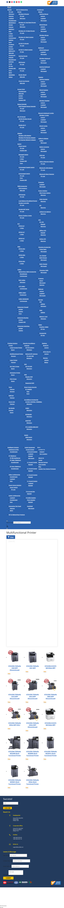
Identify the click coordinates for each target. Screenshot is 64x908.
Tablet (40, 325)
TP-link (22, 52)
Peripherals (40, 10)
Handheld (30, 506)
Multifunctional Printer (16, 354)
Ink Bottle (11, 408)
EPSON (11, 25)
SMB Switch (28, 437)
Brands (10, 10)
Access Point (21, 89)
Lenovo (11, 36)
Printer (11, 345)
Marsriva (43, 195)
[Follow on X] (9, 2)
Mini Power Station (45, 193)
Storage (40, 300)
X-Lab (10, 64)
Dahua (10, 77)
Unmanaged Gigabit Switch (26, 167)
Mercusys (22, 18)
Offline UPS (43, 230)
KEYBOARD (28, 414)
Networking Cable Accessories (27, 272)
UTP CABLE (22, 286)
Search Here (9, 522)
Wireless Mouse (44, 35)
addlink (43, 304)
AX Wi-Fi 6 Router (24, 43)
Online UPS (43, 239)
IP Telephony (12, 456)
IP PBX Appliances (15, 458)
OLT (19, 224)
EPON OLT (21, 226)
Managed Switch (23, 154)
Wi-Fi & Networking (22, 10)
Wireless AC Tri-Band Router (27, 31)
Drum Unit (12, 402)
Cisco (10, 70)
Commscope (12, 38)
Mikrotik (11, 53)
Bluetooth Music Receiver (47, 174)
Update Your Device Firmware (47, 469)
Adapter (20, 133)
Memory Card (43, 316)
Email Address (7, 866)
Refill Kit (11, 395)
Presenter (41, 182)
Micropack (44, 20)
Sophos (21, 98)
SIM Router (22, 62)
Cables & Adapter (43, 138)
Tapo (28, 391)
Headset (40, 77)
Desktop (44, 343)
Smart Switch (22, 146)
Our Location (43, 454)
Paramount (12, 55)
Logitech (11, 18)
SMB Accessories (22, 186)
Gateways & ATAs (14, 449)
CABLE (27, 408)
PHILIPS (11, 57)
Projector (41, 278)
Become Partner (43, 462)
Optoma (11, 16)
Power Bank (43, 249)
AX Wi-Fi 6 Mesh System (25, 50)
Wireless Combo (44, 115)
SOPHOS (11, 62)
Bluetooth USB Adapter (46, 168)
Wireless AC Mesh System (26, 37)
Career (40, 460)
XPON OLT (22, 238)
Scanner (11, 410)
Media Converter (44, 147)
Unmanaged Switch (24, 173)
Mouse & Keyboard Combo (46, 113)
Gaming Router (23, 56)
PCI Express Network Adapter (27, 140)
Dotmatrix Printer (15, 373)
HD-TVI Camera (29, 347)
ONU (19, 246)
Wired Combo (43, 126)
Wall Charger (43, 258)
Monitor (45, 358)
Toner (10, 387)
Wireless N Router (24, 14)
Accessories (43, 333)
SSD (41, 302)
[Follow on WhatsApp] (21, 2)
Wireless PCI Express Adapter (27, 138)
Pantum (11, 27)
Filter (12, 537)
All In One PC (47, 352)
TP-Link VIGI (30, 356)
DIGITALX (11, 29)
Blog (39, 467)
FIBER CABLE (22, 293)
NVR (25, 374)
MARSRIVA (12, 75)
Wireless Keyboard (45, 58)
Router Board (22, 75)
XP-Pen (11, 66)
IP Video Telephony (15, 460)
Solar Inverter (43, 199)
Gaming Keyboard (45, 67)
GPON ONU (22, 255)
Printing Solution (12, 343)
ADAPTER (28, 420)
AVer (10, 31)
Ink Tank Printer (14, 366)
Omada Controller (24, 203)
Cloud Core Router (24, 81)
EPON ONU (22, 261)
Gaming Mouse (44, 14)
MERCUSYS (12, 51)
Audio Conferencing (14, 495)
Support (42, 452)
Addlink (11, 40)
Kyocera (11, 49)
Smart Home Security (30, 387)
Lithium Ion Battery (45, 212)
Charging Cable (44, 270)
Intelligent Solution (13, 447)
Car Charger (43, 255)
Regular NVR (29, 377)
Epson (41, 280)
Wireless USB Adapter (25, 135)
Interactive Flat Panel (15, 506)
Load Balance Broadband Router (28, 201)
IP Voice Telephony (15, 466)
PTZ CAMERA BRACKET (31, 427)
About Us (41, 458)
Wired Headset (44, 90)
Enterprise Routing (23, 318)
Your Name (6, 855)
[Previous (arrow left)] (0, 907)
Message (5, 874)
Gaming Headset (44, 79)
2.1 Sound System (32, 462)
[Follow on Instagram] (12, 2)
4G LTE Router (22, 117)
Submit (8, 878)
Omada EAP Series (24, 209)
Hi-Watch (11, 44)
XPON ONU (22, 249)
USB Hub (42, 155)
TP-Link (11, 12)
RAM (41, 310)
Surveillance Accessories (31, 400)
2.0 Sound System (32, 452)
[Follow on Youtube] (16, 2)
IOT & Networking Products (17, 514)
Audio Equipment (30, 447)
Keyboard (41, 48)
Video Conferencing (14, 474)
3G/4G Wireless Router (25, 119)
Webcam (40, 289)
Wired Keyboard (44, 50)
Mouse (40, 12)
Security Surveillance (29, 343)
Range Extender (22, 104)
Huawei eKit (12, 68)
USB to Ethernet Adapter (47, 161)
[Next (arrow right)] (2, 907)
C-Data (11, 33)
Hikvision (11, 14)
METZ (10, 73)
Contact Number (7, 861)
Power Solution (42, 191)
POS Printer (13, 379)
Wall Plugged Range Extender (27, 106)
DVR (25, 364)
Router (19, 12)
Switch (19, 144)
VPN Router (22, 68)
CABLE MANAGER (24, 299)
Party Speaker (31, 500)
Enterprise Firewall (23, 307)
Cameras (26, 345)
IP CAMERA (28, 389)
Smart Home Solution (15, 485)
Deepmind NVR (29, 383)
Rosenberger (12, 59)
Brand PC (45, 345)
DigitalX (43, 224)
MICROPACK (12, 23)
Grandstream (12, 20)
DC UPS (42, 222)
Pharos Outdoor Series (25, 215)
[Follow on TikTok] (19, 2)
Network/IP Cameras (31, 354)
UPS (39, 220)
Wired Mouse (43, 24)
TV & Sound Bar (30, 491)
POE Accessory (23, 188)
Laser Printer (13, 360)
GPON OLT (22, 232)
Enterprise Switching (23, 326)
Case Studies (42, 464)
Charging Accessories (44, 247)
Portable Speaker (31, 498)
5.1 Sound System (32, 481)
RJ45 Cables (22, 280)
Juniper (11, 46)
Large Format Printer (16, 347)
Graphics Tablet (44, 327)
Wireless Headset (44, 100)
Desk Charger (43, 264)
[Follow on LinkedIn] (14, 2)
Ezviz (10, 42)
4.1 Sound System (32, 475)
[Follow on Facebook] (7, 2)
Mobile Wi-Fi (22, 125)
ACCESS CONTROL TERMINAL (33, 402)
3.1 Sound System (32, 468)
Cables (19, 269)
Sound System (30, 449)
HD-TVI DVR (28, 366)
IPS (40, 205)
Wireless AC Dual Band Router (27, 22)
